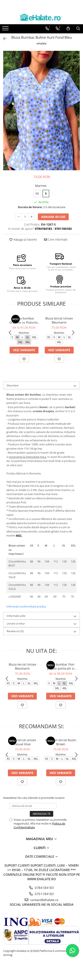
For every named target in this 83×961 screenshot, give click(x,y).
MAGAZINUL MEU (40, 839)
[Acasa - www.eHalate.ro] (41, 17)
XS (37, 193)
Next (76, 115)
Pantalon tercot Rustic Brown (60, 742)
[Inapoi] (3, 38)
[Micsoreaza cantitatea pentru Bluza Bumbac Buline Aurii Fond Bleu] (19, 216)
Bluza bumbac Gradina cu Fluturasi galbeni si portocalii (24, 320)
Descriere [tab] (12, 385)
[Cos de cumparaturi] (68, 28)
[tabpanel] (41, 110)
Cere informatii (57, 239)
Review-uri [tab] (15, 631)
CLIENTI (40, 848)
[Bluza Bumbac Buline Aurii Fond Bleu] (41, 110)
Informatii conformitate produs (26, 606)
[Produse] (6, 29)
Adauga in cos (53, 217)
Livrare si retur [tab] (16, 623)
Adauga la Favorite (24, 239)
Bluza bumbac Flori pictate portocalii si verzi (60, 666)
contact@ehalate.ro (43, 900)
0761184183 (44, 894)
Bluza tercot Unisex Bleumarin (59, 320)
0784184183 (44, 888)
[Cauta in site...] (78, 28)
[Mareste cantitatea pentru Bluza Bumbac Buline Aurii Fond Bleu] (31, 216)
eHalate (41, 43)
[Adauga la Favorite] (24, 359)
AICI (18, 535)
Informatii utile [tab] (16, 616)
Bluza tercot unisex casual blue (22, 742)
